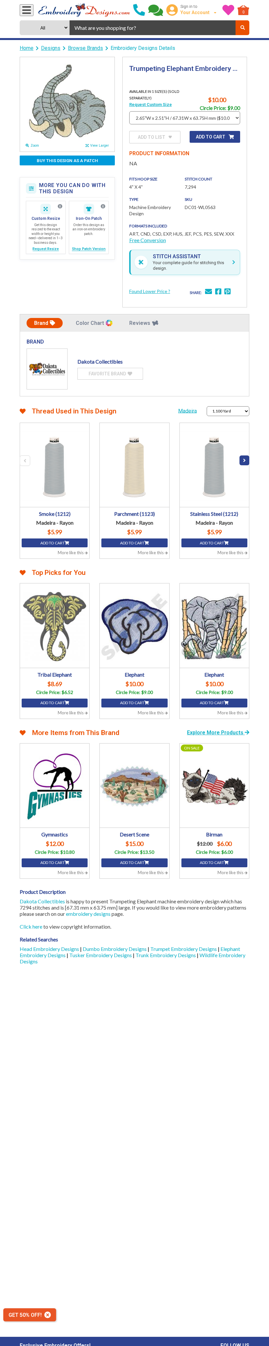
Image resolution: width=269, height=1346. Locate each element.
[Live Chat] (155, 10)
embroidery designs (88, 914)
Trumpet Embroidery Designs (184, 949)
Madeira (187, 411)
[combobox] (153, 27)
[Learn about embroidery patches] (103, 206)
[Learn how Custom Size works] (60, 206)
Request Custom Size (150, 104)
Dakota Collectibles (42, 901)
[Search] (242, 27)
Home (26, 48)
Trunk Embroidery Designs (166, 955)
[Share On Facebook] (218, 292)
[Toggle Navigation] (26, 10)
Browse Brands (85, 48)
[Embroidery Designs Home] (84, 10)
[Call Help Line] (139, 10)
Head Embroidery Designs (50, 949)
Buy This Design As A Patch (67, 160)
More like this (71, 552)
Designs (50, 48)
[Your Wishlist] (228, 10)
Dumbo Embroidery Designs (115, 949)
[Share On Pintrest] (227, 292)
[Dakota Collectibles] (47, 368)
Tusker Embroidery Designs (101, 955)
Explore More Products (216, 732)
